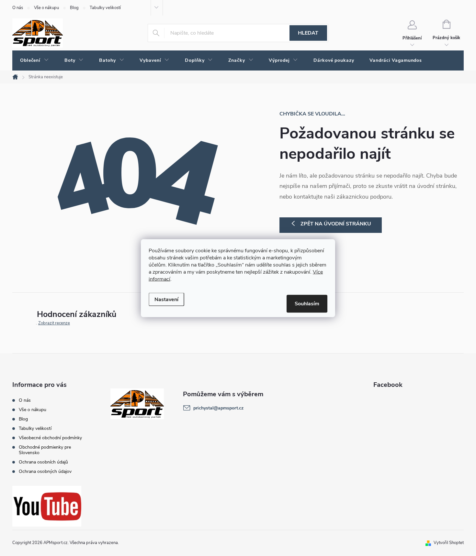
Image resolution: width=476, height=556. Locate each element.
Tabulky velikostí (105, 8)
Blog (74, 8)
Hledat (308, 33)
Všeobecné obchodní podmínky (50, 438)
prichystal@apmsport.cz (218, 408)
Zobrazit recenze (54, 323)
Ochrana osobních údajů (43, 462)
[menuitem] (34, 60)
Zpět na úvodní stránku (335, 223)
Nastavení (166, 299)
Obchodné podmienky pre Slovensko (45, 450)
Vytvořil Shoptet (449, 543)
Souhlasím (307, 303)
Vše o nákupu (46, 8)
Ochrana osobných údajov (45, 471)
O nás (17, 8)
